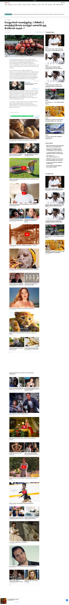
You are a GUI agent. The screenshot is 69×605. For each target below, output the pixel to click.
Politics (15, 4)
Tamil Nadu (10, 4)
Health (39, 4)
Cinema (24, 4)
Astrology (28, 4)
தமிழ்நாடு (9, 19)
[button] (63, 3)
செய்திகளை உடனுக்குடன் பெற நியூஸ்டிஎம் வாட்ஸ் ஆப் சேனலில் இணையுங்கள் (22, 116)
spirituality (34, 4)
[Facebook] (33, 0)
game (46, 4)
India (43, 4)
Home (6, 4)
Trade (54, 4)
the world (50, 4)
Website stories (59, 4)
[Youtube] (35, 0)
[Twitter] (34, 0)
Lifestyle (20, 4)
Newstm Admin (8, 30)
